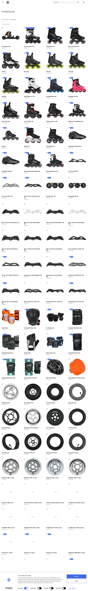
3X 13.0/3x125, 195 (73, 171)
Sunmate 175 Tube (73, 452)
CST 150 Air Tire (50, 427)
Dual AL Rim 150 (6, 403)
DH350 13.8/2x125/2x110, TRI (75, 275)
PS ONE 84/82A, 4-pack (8, 527)
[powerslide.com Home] (8, 2)
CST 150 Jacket (72, 427)
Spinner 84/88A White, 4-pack (76, 552)
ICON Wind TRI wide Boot (75, 146)
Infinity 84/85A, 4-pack (52, 477)
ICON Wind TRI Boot (7, 171)
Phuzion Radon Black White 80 (32, 171)
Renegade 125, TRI (73, 196)
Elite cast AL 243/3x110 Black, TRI (10, 222)
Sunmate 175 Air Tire (29, 452)
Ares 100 (26, 71)
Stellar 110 (27, 146)
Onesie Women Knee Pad (8, 378)
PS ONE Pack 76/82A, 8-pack (76, 527)
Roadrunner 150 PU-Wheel (31, 427)
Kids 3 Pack (5, 328)
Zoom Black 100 (50, 46)
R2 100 (3, 146)
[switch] (39, 588)
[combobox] (65, 2)
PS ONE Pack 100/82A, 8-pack (76, 502)
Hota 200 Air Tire (28, 403)
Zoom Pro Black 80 (29, 46)
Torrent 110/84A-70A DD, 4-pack (55, 502)
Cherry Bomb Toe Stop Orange (76, 378)
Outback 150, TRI (50, 196)
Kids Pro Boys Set (50, 353)
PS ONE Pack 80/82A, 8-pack (54, 527)
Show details (71, 588)
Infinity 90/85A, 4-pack (8, 477)
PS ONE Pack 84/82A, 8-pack (32, 527)
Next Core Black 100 (73, 46)
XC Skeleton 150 (6, 46)
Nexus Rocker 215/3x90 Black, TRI (33, 275)
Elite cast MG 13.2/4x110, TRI (31, 301)
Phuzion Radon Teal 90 (52, 171)
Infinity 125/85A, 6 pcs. (8, 502)
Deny (76, 581)
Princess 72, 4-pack (29, 552)
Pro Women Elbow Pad (30, 328)
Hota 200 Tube (72, 403)
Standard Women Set (7, 353)
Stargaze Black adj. (51, 96)
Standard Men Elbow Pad (75, 328)
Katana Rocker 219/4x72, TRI (76, 301)
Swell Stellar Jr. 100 (29, 96)
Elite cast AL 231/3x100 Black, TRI (55, 222)
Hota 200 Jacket (50, 403)
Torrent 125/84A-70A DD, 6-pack (33, 502)
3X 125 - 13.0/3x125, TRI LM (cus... (10, 275)
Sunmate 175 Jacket (51, 452)
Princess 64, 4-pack (7, 552)
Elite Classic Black (51, 378)
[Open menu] (3, 2)
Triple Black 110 (50, 146)
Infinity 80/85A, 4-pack (74, 477)
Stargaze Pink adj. (73, 96)
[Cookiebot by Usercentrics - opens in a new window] (9, 588)
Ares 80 (48, 71)
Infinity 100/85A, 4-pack (30, 477)
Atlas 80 (4, 96)
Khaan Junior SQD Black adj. (75, 121)
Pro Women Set (50, 328)
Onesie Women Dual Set (30, 378)
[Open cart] (83, 2)
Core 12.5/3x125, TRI (7, 196)
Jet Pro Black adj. (28, 121)
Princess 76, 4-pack (51, 552)
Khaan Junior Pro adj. (51, 121)
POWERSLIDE (13, 19)
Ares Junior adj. (6, 121)
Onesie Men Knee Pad (74, 353)
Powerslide (6, 19)
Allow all (76, 576)
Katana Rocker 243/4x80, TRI (54, 301)
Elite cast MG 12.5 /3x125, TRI (76, 249)
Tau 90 (3, 71)
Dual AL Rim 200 (6, 427)
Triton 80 (70, 71)
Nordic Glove (27, 353)
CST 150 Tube (5, 452)
